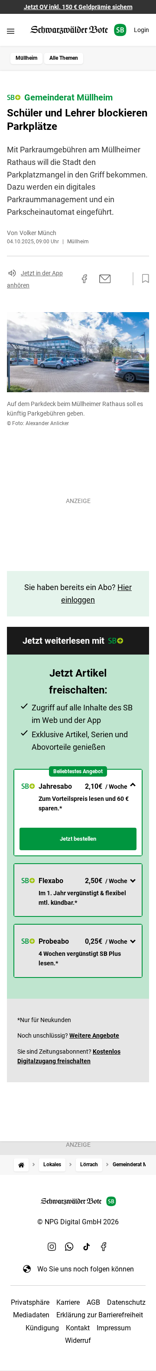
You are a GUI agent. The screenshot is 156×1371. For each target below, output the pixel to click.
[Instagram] (52, 1246)
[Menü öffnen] (10, 31)
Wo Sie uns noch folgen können (85, 1269)
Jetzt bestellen (78, 839)
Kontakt (78, 1328)
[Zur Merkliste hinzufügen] (143, 278)
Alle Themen (63, 58)
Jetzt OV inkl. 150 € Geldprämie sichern (78, 6)
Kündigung (42, 1328)
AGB (93, 1302)
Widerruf (78, 1340)
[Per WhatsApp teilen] (121, 278)
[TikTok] (87, 1246)
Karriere (68, 1302)
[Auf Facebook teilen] (84, 278)
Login (141, 29)
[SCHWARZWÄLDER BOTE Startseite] (78, 30)
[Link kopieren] (68, 278)
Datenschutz (126, 1302)
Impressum (114, 1328)
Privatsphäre (30, 1302)
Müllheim (26, 58)
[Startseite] (21, 1164)
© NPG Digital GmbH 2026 (78, 1222)
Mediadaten (31, 1315)
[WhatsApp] (69, 1246)
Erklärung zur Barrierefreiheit (99, 1315)
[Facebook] (104, 1246)
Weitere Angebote (94, 1035)
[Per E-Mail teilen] (105, 278)
